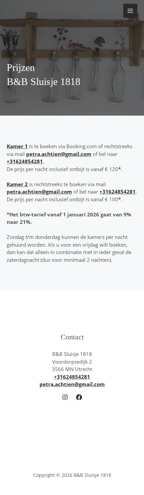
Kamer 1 (17, 146)
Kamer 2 (17, 184)
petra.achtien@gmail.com (58, 154)
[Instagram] (65, 397)
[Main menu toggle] (130, 11)
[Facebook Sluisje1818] (79, 397)
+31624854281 (25, 161)
